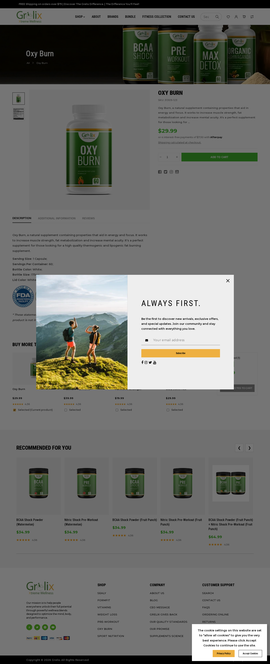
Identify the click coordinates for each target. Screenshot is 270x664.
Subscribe (180, 353)
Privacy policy (223, 653)
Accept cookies (250, 653)
